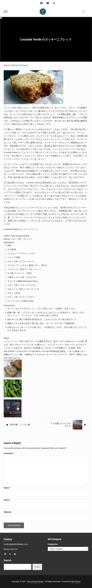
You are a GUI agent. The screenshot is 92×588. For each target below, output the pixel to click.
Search (37, 567)
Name (7, 488)
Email (7, 500)
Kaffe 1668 (60, 196)
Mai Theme (76, 581)
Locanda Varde (33, 182)
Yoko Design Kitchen (35, 581)
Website (7, 512)
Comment (9, 453)
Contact (8, 539)
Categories (53, 544)
